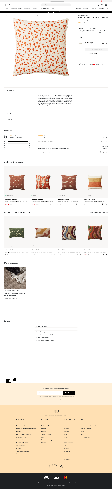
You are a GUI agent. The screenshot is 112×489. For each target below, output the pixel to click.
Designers (66, 428)
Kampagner (94, 8)
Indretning (14, 8)
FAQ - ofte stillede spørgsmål (23, 434)
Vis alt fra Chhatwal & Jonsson (98, 212)
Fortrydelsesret (20, 454)
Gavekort (43, 442)
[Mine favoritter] (102, 5)
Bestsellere (66, 440)
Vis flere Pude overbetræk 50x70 (44, 334)
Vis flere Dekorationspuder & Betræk (45, 340)
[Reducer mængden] (79, 49)
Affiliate (82, 431)
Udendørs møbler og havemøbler (49, 440)
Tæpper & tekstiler (44, 8)
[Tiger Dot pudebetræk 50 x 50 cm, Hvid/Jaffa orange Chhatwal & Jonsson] (41, 47)
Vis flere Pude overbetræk (42, 337)
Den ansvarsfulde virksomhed (88, 426)
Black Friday (67, 454)
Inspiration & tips (103, 8)
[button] (81, 22)
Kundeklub (19, 431)
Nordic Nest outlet (85, 437)
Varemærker (86, 8)
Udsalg (65, 434)
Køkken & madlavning (24, 8)
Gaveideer (66, 448)
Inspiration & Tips (68, 423)
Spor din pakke (20, 440)
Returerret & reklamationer (23, 426)
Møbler (52, 8)
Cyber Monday (67, 456)
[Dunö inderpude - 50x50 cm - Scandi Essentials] (80, 43)
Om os (82, 423)
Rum (65, 445)
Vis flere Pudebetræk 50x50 (43, 326)
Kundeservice (19, 423)
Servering (6, 8)
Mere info (104, 64)
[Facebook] (50, 466)
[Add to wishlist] (24, 204)
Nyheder (78, 8)
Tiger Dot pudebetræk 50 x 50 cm (44, 15)
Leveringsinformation (21, 437)
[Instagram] (56, 466)
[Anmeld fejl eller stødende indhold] (107, 141)
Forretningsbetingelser (22, 442)
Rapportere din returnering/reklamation (26, 428)
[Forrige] (9, 47)
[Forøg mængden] (83, 49)
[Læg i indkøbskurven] (27, 204)
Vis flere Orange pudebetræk (43, 332)
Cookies (18, 448)
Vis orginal (50, 141)
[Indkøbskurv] (106, 5)
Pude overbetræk (31, 15)
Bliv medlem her (102, 31)
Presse (82, 434)
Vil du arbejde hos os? (86, 428)
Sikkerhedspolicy (20, 445)
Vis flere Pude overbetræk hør (43, 329)
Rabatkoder (66, 459)
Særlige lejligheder (68, 442)
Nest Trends (67, 451)
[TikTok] (61, 466)
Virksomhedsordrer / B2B (22, 451)
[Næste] (72, 47)
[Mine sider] (98, 5)
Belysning (34, 8)
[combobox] (104, 1)
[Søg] (42, 4)
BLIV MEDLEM (53, 1)
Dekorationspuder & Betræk (20, 15)
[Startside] (7, 5)
